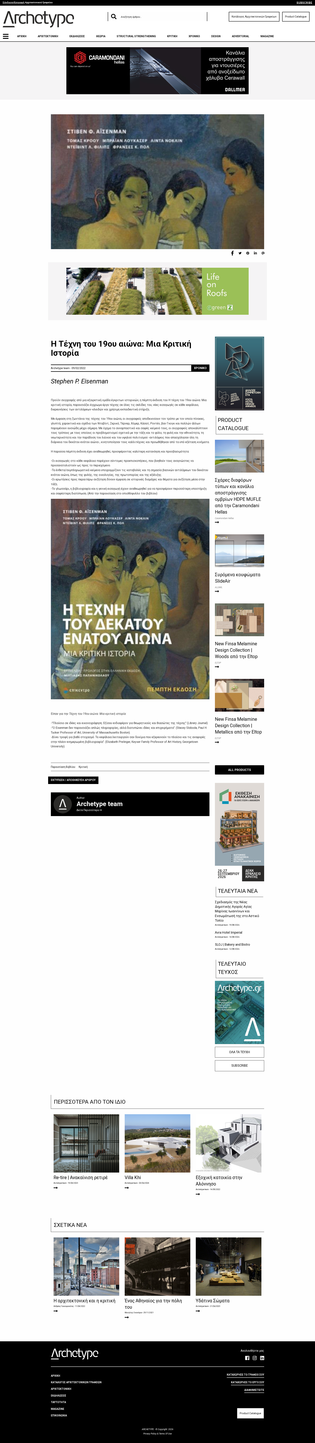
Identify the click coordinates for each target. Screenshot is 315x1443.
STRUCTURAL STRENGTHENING (136, 36)
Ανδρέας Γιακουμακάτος (64, 1306)
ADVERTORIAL (240, 36)
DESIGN (216, 36)
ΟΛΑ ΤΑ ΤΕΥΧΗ (239, 1052)
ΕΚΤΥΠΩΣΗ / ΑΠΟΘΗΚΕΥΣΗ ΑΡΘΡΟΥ (73, 780)
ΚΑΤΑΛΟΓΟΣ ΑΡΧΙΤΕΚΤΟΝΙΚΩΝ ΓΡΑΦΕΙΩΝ (76, 1382)
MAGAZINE (267, 36)
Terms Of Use (165, 1433)
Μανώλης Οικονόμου (133, 1313)
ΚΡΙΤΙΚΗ (172, 36)
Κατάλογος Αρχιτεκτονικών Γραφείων (254, 16)
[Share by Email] (263, 253)
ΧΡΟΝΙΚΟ (194, 36)
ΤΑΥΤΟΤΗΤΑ (58, 1402)
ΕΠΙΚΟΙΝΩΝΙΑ (59, 1415)
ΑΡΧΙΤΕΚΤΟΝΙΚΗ (48, 36)
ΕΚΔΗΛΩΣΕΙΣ (77, 36)
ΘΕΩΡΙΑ (100, 36)
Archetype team (221, 925)
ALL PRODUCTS (239, 770)
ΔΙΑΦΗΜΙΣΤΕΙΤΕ (254, 1390)
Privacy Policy (150, 1433)
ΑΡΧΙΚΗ (21, 36)
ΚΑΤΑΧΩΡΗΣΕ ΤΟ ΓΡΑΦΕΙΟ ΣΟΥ (245, 1374)
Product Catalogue (296, 16)
